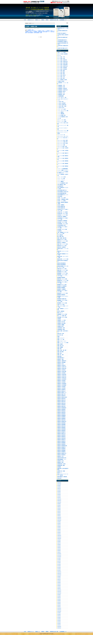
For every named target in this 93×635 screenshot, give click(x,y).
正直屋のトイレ (37, 19)
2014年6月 (59, 617)
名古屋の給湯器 (59, 196)
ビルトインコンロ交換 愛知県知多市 (62, 167)
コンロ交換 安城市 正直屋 (61, 106)
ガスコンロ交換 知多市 (61, 78)
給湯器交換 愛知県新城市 (61, 418)
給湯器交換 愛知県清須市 (61, 430)
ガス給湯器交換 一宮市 (61, 85)
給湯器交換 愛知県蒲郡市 (61, 442)
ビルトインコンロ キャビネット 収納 (62, 128)
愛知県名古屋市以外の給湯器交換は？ (62, 261)
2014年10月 (59, 611)
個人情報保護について (63, 19)
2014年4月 (59, 620)
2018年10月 (59, 538)
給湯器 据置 (59, 348)
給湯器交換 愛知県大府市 (61, 401)
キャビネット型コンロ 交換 (61, 97)
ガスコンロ (59, 55)
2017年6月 (59, 562)
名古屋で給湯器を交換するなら (62, 190)
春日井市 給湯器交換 (60, 311)
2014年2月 (59, 623)
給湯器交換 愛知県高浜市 (61, 454)
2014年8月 (59, 614)
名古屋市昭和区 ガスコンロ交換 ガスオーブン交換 (62, 219)
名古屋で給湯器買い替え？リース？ (62, 194)
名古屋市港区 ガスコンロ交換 (62, 222)
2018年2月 (59, 550)
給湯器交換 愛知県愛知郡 (61, 415)
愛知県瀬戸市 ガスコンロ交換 (61, 284)
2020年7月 (59, 506)
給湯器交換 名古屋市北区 (61, 369)
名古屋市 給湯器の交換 (31, 26)
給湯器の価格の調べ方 (60, 357)
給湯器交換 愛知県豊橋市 (61, 450)
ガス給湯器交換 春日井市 (61, 91)
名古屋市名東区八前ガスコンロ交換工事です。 (62, 29)
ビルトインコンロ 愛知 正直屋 (62, 140)
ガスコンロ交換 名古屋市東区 (62, 67)
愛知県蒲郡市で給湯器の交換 (61, 298)
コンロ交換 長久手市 (60, 107)
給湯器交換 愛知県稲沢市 (61, 441)
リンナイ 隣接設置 (60, 181)
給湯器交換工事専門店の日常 (61, 457)
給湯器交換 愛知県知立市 (61, 439)
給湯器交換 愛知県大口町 (61, 400)
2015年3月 (59, 603)
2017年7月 (59, 561)
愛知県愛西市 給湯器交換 (61, 277)
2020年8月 (59, 505)
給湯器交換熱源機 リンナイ (61, 459)
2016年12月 (59, 571)
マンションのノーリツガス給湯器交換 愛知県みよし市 (62, 172)
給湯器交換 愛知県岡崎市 (61, 409)
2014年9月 (59, 612)
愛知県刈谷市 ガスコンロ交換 (61, 245)
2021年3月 (59, 494)
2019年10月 (59, 520)
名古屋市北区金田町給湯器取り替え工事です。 (62, 43)
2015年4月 (59, 602)
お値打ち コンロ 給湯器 (61, 52)
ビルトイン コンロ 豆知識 (61, 121)
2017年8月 (59, 559)
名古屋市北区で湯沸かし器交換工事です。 (62, 35)
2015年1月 (59, 606)
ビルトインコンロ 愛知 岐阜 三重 (62, 138)
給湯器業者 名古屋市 (33, 32)
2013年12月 (59, 626)
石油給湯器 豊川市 (60, 326)
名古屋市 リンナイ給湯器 (61, 200)
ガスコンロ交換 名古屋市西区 (62, 69)
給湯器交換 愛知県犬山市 (61, 433)
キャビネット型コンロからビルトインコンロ (62, 99)
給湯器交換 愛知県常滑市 (61, 412)
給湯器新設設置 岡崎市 (61, 465)
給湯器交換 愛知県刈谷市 (61, 395)
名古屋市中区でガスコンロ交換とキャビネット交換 (62, 210)
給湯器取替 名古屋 (60, 460)
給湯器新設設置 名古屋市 (61, 463)
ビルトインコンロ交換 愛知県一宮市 (62, 154)
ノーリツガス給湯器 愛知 (61, 115)
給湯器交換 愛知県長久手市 (61, 453)
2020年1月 (59, 515)
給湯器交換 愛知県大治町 (61, 403)
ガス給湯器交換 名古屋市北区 (62, 88)
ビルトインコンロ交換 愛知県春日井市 (62, 159)
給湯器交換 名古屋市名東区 (61, 374)
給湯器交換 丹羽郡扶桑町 (61, 362)
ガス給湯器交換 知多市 (61, 94)
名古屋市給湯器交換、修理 (61, 225)
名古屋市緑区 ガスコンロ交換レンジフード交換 (62, 227)
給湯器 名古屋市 (42, 31)
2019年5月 (59, 527)
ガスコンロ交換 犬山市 (61, 76)
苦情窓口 (47, 19)
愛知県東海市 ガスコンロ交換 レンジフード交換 (62, 282)
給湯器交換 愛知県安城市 (61, 404)
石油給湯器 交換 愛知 (61, 321)
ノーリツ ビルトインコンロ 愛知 (62, 110)
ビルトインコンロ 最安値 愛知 (62, 141)
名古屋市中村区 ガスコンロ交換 (62, 213)
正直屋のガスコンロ (31, 19)
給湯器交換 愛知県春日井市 (61, 421)
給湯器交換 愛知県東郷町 (61, 424)
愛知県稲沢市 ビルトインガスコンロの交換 (62, 297)
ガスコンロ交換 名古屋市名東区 (62, 64)
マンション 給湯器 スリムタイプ (62, 170)
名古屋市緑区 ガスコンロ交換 (62, 229)
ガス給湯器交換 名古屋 (61, 86)
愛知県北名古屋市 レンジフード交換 (62, 249)
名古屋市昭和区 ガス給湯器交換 (62, 220)
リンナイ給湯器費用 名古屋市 (36, 31)
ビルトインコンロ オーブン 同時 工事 (62, 126)
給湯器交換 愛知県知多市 (61, 436)
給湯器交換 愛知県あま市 (61, 391)
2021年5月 (59, 491)
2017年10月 (59, 556)
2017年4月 (59, 565)
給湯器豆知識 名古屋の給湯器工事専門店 (62, 469)
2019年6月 (59, 526)
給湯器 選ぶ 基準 (60, 354)
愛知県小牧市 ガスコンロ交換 (61, 268)
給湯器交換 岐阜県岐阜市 (61, 389)
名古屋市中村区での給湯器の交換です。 (62, 46)
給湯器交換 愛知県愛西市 (61, 416)
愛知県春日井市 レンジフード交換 (62, 280)
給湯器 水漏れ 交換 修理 (61, 350)
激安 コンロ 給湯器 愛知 (61, 315)
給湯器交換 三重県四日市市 (61, 360)
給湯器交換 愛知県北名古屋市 (62, 397)
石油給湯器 (59, 318)
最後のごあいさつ (60, 312)
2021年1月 (59, 497)
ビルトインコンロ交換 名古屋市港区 (62, 148)
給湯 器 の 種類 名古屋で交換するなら (62, 331)
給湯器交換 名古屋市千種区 (61, 371)
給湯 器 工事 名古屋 (60, 333)
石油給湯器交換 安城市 (61, 327)
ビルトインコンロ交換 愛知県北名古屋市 (62, 156)
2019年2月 (59, 532)
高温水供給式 (59, 478)
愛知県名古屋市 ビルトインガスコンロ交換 (62, 257)
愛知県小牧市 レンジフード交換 (62, 270)
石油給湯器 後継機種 (60, 324)
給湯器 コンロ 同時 (60, 339)
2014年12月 (59, 608)
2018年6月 (59, 544)
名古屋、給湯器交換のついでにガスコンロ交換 (62, 188)
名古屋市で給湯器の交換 (61, 206)
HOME (25, 19)
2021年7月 (59, 488)
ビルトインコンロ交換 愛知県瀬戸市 (62, 164)
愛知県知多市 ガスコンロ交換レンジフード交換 (62, 291)
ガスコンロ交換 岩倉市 (61, 73)
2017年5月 (59, 564)
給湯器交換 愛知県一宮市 (61, 394)
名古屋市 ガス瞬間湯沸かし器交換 (62, 199)
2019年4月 (59, 529)
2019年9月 (59, 521)
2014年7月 (59, 615)
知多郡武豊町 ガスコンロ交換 (62, 317)
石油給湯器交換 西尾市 (61, 329)
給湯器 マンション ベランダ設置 (62, 342)
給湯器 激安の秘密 (60, 351)
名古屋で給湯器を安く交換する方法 (62, 191)
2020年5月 (59, 509)
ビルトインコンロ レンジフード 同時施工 (62, 133)
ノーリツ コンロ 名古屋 (61, 109)
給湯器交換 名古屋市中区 (61, 365)
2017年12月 (59, 553)
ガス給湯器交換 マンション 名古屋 (62, 83)
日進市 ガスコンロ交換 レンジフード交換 (62, 306)
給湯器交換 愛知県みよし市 (61, 392)
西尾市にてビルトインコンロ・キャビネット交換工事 (62, 475)
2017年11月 (59, 555)
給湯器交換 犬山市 (60, 456)
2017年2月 (59, 568)
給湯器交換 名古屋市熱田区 (61, 383)
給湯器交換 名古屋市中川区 (61, 366)
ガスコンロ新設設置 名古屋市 (62, 79)
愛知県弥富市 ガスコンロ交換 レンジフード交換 (62, 275)
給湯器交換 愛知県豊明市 (61, 448)
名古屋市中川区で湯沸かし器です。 (62, 48)
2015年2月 (59, 605)
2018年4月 (59, 547)
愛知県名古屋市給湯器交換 (61, 263)
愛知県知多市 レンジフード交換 (62, 293)
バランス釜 (59, 118)
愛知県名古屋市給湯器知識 (61, 264)
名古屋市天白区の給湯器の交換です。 (62, 38)
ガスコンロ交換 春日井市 (61, 75)
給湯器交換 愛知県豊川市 (61, 447)
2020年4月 (59, 511)
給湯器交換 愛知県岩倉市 (61, 410)
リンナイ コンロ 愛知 (61, 178)
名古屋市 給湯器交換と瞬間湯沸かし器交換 (62, 203)
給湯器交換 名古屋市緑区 (61, 386)
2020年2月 (59, 514)
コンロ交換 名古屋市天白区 (61, 104)
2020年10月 (59, 502)
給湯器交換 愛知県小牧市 (61, 406)
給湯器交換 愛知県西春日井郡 (62, 445)
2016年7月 (59, 579)
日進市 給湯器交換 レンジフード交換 (62, 309)
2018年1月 (59, 552)
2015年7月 (59, 597)
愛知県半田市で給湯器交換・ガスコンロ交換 (62, 254)
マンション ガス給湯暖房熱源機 (62, 168)
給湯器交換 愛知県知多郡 (61, 438)
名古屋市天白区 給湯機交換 (61, 216)
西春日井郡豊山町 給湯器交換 (62, 476)
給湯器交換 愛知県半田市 (61, 398)
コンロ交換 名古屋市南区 (61, 103)
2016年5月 (59, 582)
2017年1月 (59, 570)
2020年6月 (59, 508)
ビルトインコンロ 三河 (61, 134)
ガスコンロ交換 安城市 (61, 70)
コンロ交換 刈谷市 (60, 101)
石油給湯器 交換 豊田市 (61, 323)
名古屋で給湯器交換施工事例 (61, 193)
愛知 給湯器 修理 (60, 236)
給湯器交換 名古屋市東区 (61, 380)
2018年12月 (59, 535)
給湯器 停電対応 (60, 344)
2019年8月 (59, 523)
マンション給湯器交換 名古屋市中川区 (62, 175)
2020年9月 (59, 503)
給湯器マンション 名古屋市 (49, 31)
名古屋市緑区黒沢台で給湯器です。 (62, 41)
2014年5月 (59, 618)
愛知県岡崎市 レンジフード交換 (62, 273)
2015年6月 (59, 599)
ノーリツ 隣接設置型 (60, 113)
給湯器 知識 (59, 353)
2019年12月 (59, 517)
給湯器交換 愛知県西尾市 (61, 444)
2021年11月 (59, 482)
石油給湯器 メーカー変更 (61, 320)
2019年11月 (59, 518)
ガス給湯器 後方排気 (60, 81)
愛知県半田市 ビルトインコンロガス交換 (62, 252)
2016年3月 (59, 585)
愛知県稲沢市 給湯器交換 (61, 294)
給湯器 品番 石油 (60, 345)
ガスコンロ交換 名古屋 (61, 58)
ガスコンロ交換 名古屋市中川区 (62, 61)
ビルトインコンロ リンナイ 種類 (62, 130)
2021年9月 (59, 485)
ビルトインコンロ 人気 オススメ (62, 136)
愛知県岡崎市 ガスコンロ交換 (61, 271)
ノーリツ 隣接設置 (60, 112)
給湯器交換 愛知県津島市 (61, 427)
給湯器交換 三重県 (60, 359)
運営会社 (43, 19)
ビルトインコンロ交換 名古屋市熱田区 (62, 151)
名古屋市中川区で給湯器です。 (62, 33)
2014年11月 (59, 609)
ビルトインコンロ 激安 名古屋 (62, 143)
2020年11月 (59, 500)
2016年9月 (59, 576)
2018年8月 (59, 541)
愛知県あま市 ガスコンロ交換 (61, 239)
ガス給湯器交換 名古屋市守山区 (62, 89)
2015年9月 (59, 594)
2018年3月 (59, 549)
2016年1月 (59, 588)
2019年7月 (59, 524)
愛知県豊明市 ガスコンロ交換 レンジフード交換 (62, 301)
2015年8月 (59, 596)
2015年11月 (59, 591)
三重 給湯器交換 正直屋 (61, 184)
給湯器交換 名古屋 (60, 363)
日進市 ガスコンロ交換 (60, 304)
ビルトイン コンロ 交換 (61, 119)
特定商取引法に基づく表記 (54, 19)
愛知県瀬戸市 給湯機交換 (61, 287)
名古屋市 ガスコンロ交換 (61, 197)
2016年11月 (59, 573)
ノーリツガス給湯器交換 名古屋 (62, 116)
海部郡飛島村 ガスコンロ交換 (62, 314)
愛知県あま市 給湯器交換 (61, 242)
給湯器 (58, 336)
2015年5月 (59, 600)
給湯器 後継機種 (60, 347)
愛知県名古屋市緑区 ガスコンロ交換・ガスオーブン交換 (62, 267)
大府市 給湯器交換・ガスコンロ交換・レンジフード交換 (62, 233)
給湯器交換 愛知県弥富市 (61, 413)
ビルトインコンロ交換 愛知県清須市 (62, 161)
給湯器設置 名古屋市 (39, 32)
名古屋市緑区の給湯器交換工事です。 (62, 31)
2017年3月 (59, 567)
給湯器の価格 (59, 356)
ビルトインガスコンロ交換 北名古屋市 (62, 123)
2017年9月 (59, 558)
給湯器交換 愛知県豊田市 (61, 451)
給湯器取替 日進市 (60, 462)
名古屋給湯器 (59, 230)
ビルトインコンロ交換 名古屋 (62, 146)
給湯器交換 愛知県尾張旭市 (61, 407)
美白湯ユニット (59, 472)
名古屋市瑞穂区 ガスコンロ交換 (62, 223)
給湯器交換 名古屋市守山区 (61, 377)
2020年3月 (59, 512)
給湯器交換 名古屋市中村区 (61, 368)
